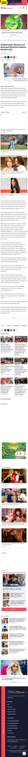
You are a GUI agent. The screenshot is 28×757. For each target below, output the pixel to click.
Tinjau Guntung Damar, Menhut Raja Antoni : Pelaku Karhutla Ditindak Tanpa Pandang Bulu (7, 389)
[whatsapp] (11, 57)
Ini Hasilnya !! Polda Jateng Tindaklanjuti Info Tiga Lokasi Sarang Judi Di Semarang (17, 635)
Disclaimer (9, 730)
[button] (8, 66)
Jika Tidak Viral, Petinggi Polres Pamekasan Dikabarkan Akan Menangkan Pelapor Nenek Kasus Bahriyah (17, 620)
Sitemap (23, 3)
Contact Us (17, 3)
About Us (11, 3)
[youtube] (3, 720)
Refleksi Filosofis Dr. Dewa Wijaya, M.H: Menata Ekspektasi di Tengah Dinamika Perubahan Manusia (17, 595)
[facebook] (5, 57)
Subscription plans (11, 709)
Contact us (15, 746)
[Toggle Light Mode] (21, 8)
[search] (18, 8)
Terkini (5, 40)
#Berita (9, 325)
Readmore (13, 609)
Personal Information (12, 725)
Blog (8, 704)
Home (2, 40)
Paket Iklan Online (11, 714)
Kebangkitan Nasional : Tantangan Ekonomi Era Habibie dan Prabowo (12, 588)
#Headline (16, 325)
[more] (17, 57)
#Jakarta (24, 325)
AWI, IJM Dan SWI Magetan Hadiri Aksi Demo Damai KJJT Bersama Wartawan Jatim (17, 643)
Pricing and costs (11, 711)
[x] (8, 57)
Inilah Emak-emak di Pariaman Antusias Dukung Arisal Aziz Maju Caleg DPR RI (17, 651)
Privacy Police (23, 746)
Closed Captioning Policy (13, 720)
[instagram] (3, 717)
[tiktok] (3, 724)
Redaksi (9, 746)
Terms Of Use (13, 747)
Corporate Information (12, 728)
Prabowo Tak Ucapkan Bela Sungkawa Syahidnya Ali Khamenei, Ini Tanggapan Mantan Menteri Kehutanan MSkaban (17, 602)
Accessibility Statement (12, 723)
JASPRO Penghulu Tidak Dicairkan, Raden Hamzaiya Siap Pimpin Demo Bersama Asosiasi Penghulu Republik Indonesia (17, 628)
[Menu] (23, 8)
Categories (9, 706)
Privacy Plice (10, 733)
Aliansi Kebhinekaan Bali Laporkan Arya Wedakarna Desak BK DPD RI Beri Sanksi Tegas (7, 369)
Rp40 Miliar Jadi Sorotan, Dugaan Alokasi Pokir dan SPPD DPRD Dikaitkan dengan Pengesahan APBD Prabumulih (21, 370)
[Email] (14, 57)
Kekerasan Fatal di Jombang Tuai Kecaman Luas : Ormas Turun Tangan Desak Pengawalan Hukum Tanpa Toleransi (21, 390)
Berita (2, 352)
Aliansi (2, 374)
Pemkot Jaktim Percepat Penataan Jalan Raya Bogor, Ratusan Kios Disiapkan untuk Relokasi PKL (7, 348)
